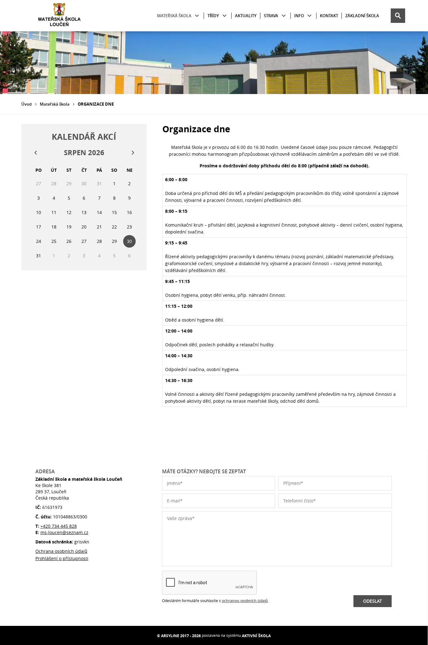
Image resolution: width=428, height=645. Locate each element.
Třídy (213, 15)
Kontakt (329, 15)
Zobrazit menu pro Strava (283, 15)
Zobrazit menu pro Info (309, 15)
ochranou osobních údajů (245, 600)
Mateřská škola (174, 15)
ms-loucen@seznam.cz (64, 532)
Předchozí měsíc (35, 152)
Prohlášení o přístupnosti (61, 558)
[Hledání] (398, 15)
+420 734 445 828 (58, 526)
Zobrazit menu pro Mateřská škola (197, 15)
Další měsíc (132, 152)
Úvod (26, 104)
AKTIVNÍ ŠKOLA (256, 635)
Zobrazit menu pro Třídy (224, 15)
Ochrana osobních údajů (61, 551)
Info (299, 15)
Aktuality (246, 15)
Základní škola (362, 15)
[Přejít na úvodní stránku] (59, 15)
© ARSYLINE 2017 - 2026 (179, 635)
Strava (271, 15)
